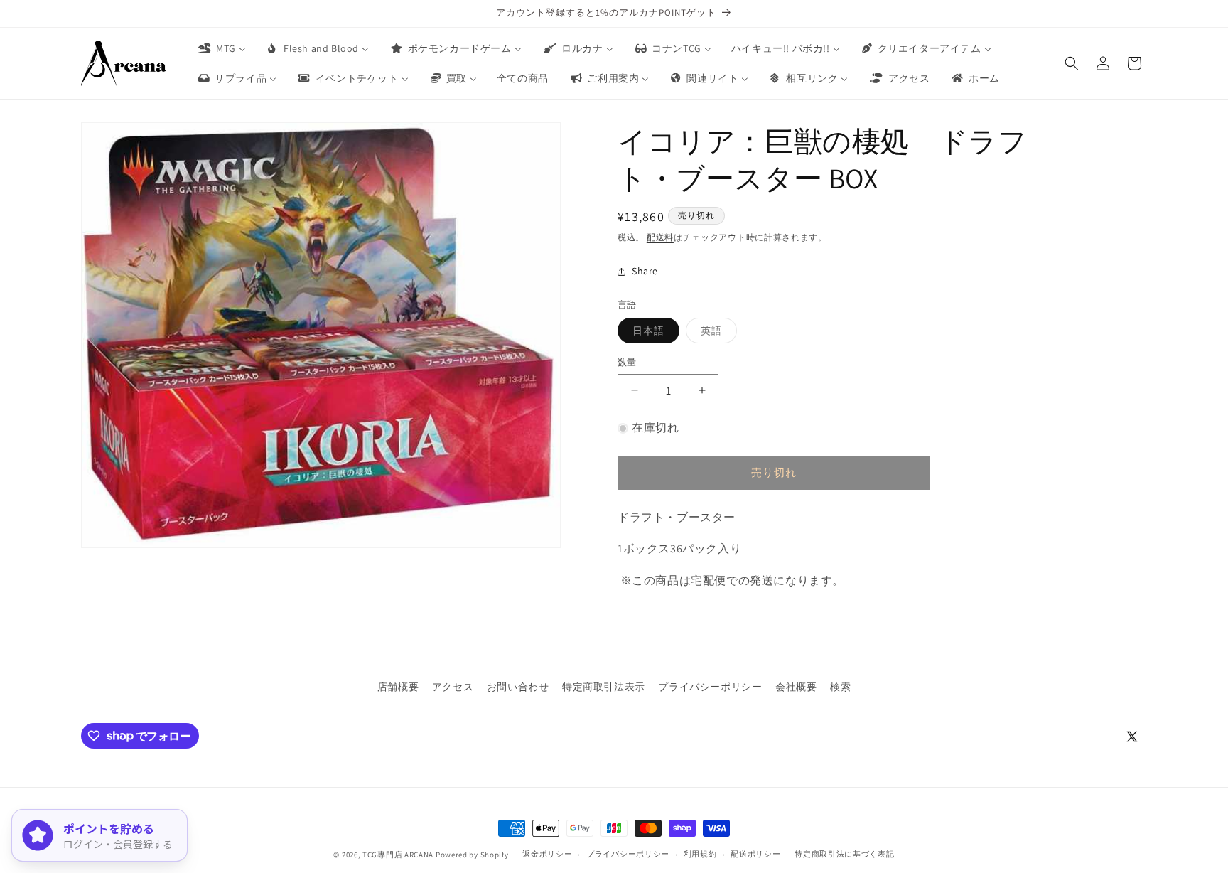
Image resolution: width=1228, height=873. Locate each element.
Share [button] (645, 270)
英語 (716, 333)
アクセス (452, 686)
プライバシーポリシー (710, 686)
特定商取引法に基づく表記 (844, 854)
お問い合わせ (518, 686)
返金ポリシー (547, 854)
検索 (840, 686)
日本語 (653, 333)
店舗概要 (398, 686)
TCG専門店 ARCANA (397, 854)
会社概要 (796, 686)
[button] (1071, 63)
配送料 (660, 237)
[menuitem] (221, 48)
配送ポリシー (755, 854)
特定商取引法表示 (603, 686)
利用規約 (700, 854)
